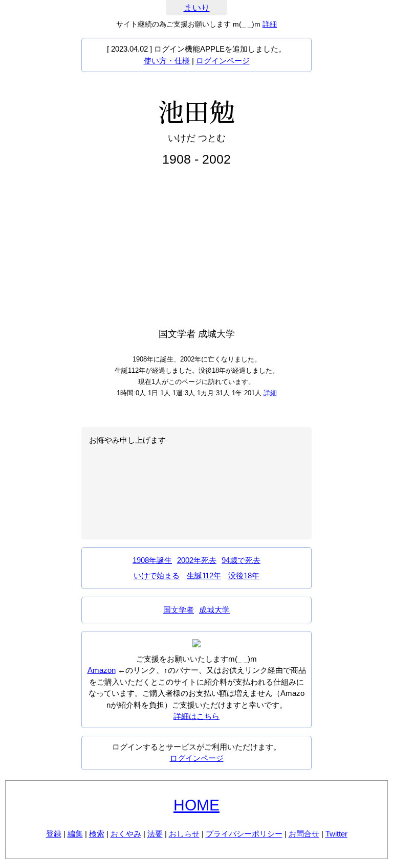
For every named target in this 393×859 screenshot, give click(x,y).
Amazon (102, 670)
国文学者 (178, 609)
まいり (197, 8)
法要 (155, 833)
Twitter (336, 833)
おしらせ (184, 833)
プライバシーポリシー (244, 833)
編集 (75, 833)
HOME (196, 805)
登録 (53, 833)
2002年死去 (196, 560)
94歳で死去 (241, 560)
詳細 (270, 24)
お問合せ (304, 833)
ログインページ (223, 60)
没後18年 (243, 575)
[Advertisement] (196, 247)
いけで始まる (157, 575)
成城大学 (214, 609)
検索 (96, 833)
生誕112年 (204, 575)
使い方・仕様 (167, 60)
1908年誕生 (152, 560)
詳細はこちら (196, 716)
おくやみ (126, 833)
